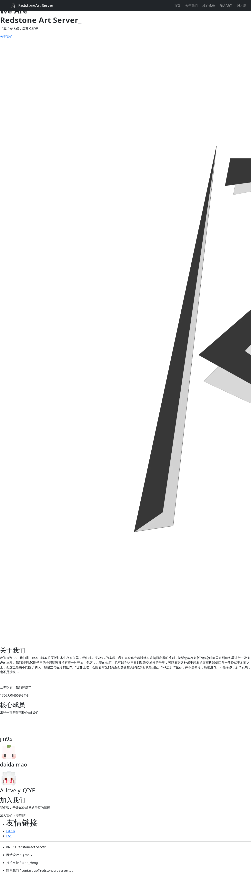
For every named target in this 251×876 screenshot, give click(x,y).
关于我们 (191, 5)
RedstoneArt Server (35, 5)
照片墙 (241, 5)
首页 (177, 5)
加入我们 (226, 5)
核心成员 (208, 5)
